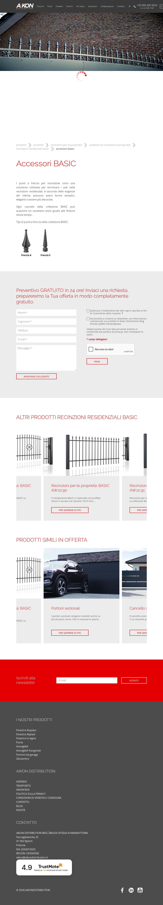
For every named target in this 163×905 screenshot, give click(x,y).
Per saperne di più (70, 510)
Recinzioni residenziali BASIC (32, 148)
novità (20, 810)
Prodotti (59, 6)
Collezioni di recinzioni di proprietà (109, 145)
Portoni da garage (27, 754)
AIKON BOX (22, 789)
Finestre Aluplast (26, 730)
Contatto (120, 6)
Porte (49, 6)
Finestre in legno (26, 738)
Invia (97, 361)
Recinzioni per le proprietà (66, 145)
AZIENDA (21, 781)
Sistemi (69, 6)
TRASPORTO (23, 785)
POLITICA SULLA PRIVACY (31, 794)
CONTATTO (22, 802)
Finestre (40, 6)
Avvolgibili (22, 746)
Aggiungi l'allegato (36, 376)
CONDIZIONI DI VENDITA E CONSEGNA (38, 798)
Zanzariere (22, 758)
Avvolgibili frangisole (28, 750)
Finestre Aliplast (25, 734)
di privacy (117, 331)
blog (19, 806)
